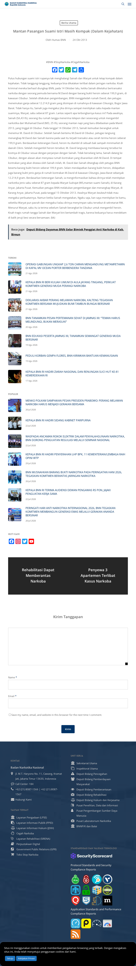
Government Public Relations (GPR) (36, 849)
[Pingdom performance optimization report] (86, 923)
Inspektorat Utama (87, 768)
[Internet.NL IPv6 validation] (97, 879)
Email (12, 696)
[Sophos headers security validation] (86, 900)
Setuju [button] (10, 958)
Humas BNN (59, 39)
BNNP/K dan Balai (86, 826)
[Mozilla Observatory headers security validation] (107, 900)
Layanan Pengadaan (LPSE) (31, 817)
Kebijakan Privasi (26, 958)
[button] (129, 4)
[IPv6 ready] (75, 879)
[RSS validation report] (75, 934)
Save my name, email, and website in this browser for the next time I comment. (56, 714)
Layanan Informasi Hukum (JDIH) (35, 828)
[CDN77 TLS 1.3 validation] (86, 890)
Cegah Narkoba (25, 833)
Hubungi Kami (23, 799)
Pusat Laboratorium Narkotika (93, 821)
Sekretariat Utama (86, 763)
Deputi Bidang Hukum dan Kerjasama (97, 800)
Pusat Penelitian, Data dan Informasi (97, 805)
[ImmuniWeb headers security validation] (97, 900)
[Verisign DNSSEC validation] (107, 879)
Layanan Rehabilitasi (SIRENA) (33, 838)
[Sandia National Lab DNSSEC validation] (75, 890)
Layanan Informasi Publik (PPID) (34, 822)
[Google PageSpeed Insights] (107, 923)
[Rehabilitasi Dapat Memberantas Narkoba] (38, 576)
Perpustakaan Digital (28, 844)
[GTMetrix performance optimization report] (75, 923)
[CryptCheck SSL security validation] (107, 890)
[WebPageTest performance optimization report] (97, 923)
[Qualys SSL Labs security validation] (75, 900)
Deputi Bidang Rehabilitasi (91, 794)
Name (12, 677)
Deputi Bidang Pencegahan (91, 773)
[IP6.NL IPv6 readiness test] (86, 879)
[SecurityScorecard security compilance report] (91, 856)
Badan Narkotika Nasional (27, 767)
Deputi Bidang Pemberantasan (93, 789)
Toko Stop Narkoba (27, 854)
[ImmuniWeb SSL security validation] (97, 890)
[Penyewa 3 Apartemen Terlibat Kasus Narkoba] (98, 576)
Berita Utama (68, 22)
